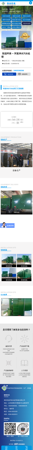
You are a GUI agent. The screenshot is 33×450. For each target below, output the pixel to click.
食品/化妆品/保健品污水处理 (16, 23)
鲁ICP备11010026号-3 (16, 440)
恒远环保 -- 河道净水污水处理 (11, 11)
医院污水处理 (16, 16)
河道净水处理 (26, 23)
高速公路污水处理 (16, 20)
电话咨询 (10, 74)
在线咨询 (24, 74)
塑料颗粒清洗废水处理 (6, 23)
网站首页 (12, 9)
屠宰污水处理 (6, 20)
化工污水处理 (26, 20)
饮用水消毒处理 (16, 27)
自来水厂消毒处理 (6, 27)
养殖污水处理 (26, 16)
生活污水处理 (6, 16)
